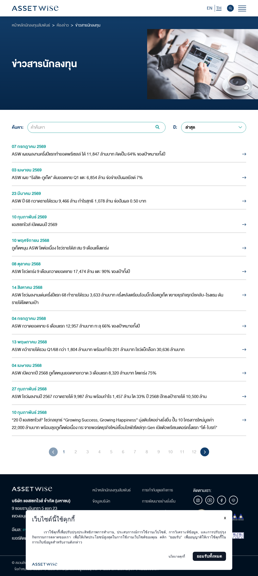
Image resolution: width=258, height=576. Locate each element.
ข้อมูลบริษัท (101, 501)
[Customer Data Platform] (129, 564)
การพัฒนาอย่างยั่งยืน (158, 501)
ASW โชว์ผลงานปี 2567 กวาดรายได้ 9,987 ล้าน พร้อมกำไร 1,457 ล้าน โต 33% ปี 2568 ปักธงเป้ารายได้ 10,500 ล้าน (109, 396)
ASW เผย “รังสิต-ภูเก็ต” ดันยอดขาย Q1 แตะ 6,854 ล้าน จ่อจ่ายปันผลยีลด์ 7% (77, 177)
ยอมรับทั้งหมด (209, 556)
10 (170, 451)
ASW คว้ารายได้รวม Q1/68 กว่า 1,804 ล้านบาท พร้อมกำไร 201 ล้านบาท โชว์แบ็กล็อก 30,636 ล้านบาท (98, 349)
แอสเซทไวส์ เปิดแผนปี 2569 (34, 224)
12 (194, 451)
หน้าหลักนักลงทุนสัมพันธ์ (31, 25)
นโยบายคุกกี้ (177, 556)
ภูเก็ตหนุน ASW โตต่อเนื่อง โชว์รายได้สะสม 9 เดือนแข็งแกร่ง (60, 248)
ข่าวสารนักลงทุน (87, 25)
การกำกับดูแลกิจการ (157, 490)
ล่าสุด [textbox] (190, 127)
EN (209, 8)
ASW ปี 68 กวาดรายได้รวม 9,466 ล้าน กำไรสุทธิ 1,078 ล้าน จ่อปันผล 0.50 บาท (79, 201)
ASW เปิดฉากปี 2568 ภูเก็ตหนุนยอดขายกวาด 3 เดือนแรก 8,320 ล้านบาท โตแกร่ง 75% (84, 373)
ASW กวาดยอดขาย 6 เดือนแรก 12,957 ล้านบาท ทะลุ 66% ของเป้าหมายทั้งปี (76, 326)
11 (182, 451)
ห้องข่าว (63, 25)
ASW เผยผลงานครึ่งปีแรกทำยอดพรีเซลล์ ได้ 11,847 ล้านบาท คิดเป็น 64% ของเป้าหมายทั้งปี (88, 154)
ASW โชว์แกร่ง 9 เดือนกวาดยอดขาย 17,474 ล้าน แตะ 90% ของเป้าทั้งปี (71, 271)
